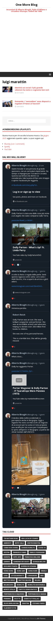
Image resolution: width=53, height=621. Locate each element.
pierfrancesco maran (37, 594)
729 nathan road (11, 538)
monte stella (9, 589)
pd (41, 589)
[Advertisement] (26, 44)
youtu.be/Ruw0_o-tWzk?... (23, 220)
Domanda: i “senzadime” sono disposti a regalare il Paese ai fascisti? (33, 102)
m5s (42, 576)
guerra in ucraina (28, 566)
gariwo (7, 562)
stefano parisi (38, 603)
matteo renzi (9, 580)
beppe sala (19, 543)
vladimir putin (10, 608)
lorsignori (32, 576)
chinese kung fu (28, 548)
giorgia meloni (39, 562)
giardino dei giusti (21, 562)
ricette (17, 599)
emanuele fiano (19, 552)
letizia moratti (17, 576)
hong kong (8, 571)
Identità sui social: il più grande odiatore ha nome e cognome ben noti (32, 88)
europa (7, 557)
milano (38, 580)
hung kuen (32, 571)
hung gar (21, 571)
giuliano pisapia (10, 566)
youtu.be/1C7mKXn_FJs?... (22, 371)
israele (44, 571)
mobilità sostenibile (36, 585)
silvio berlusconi (11, 603)
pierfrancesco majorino (14, 594)
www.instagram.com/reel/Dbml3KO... (27, 286)
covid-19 (41, 548)
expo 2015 (17, 557)
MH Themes (41, 619)
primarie (7, 599)
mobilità (20, 585)
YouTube (7, 149)
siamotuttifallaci (31, 599)
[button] (49, 74)
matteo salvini (24, 580)
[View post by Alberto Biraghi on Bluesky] (27, 355)
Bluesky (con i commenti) (14, 144)
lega (6, 576)
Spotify (7, 146)
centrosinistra (33, 543)
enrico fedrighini (37, 552)
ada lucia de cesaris (29, 538)
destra (6, 552)
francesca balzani (32, 557)
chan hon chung (11, 548)
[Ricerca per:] (26, 121)
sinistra (25, 603)
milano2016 (8, 585)
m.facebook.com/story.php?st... (25, 185)
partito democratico (28, 589)
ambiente (7, 543)
